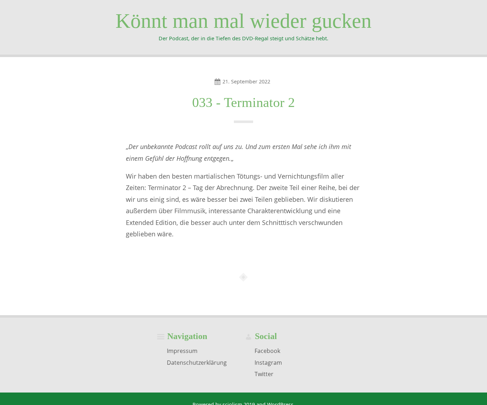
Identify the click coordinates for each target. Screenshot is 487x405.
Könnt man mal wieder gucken (243, 21)
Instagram (268, 362)
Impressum (182, 351)
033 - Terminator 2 (243, 102)
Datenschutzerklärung (197, 362)
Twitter (264, 374)
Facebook (267, 351)
